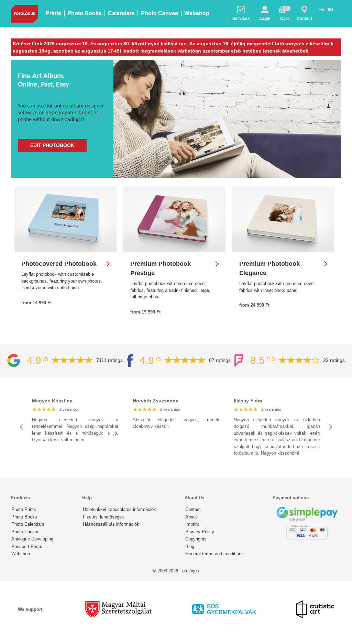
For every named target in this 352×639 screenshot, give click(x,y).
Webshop (196, 13)
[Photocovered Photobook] (65, 219)
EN (330, 9)
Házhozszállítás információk (111, 524)
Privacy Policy (199, 531)
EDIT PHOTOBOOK (52, 145)
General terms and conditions (214, 553)
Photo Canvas (159, 13)
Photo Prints (23, 509)
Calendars (121, 13)
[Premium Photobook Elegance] (283, 219)
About (191, 517)
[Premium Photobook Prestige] (174, 219)
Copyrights (196, 538)
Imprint (192, 524)
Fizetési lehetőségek (103, 517)
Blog (189, 546)
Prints (53, 13)
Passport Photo (26, 546)
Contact (193, 509)
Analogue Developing (32, 538)
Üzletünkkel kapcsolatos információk (119, 509)
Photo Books (84, 13)
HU (322, 9)
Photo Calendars (27, 524)
